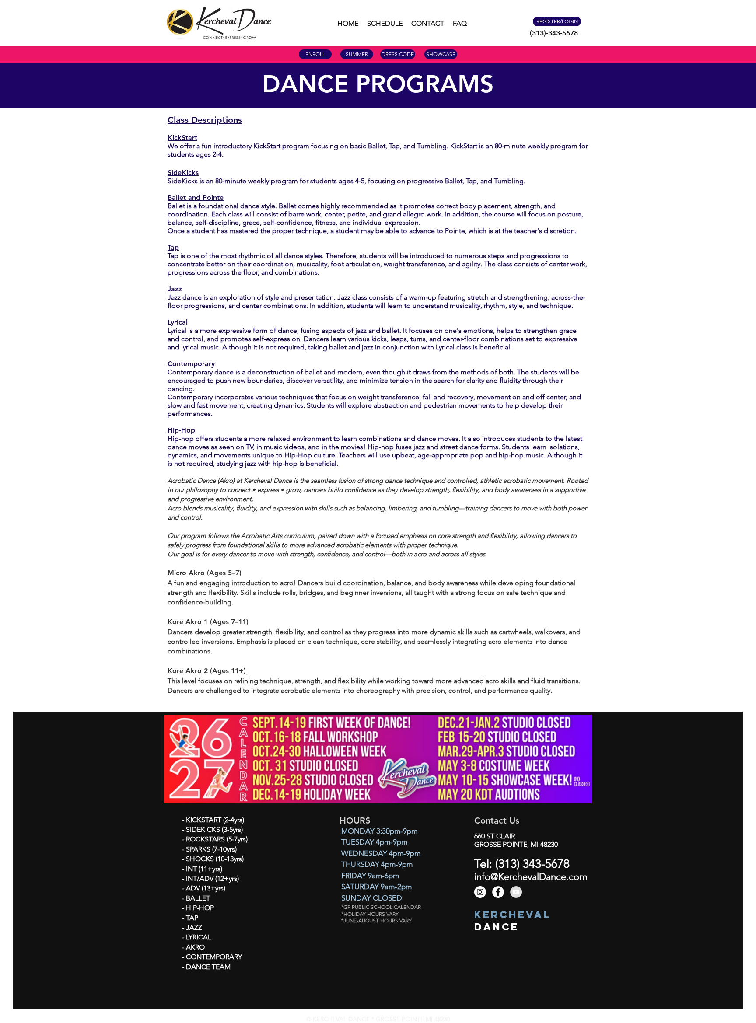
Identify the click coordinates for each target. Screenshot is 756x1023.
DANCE (496, 927)
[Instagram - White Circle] (480, 892)
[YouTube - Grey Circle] (516, 892)
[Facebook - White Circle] (498, 892)
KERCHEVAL (512, 914)
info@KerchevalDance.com (531, 877)
